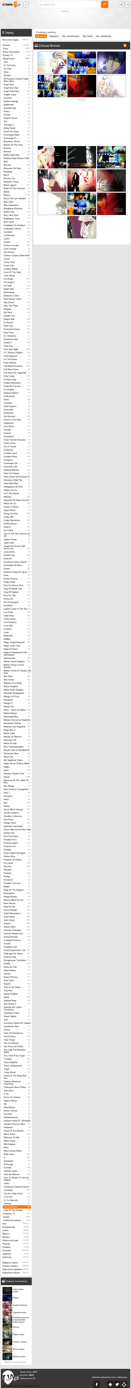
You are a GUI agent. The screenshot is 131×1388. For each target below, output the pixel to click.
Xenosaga (17, 1164)
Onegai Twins (17, 823)
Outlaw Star (17, 833)
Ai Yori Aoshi (17, 65)
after (17, 62)
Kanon (17, 568)
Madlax (17, 639)
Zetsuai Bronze (17, 1207)
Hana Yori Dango (17, 473)
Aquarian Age (17, 108)
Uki (17, 1104)
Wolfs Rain (17, 1154)
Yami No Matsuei (17, 1174)
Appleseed (17, 104)
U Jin (17, 1094)
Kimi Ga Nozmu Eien (17, 585)
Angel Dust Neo (17, 88)
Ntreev (17, 806)
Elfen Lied (17, 326)
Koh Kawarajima (17, 602)
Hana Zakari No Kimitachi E (17, 476)
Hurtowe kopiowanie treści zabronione (109, 1377)
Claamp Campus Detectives (17, 255)
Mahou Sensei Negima (17, 661)
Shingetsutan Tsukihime (17, 960)
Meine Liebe (17, 733)
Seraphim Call (17, 947)
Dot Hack (17, 312)
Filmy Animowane (16, 52)
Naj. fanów (87, 36)
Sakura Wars (17, 927)
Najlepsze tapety (15, 1262)
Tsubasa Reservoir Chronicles (17, 1082)
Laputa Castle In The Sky (17, 609)
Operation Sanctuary (17, 826)
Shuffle (17, 963)
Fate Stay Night (17, 349)
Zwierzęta (15, 1257)
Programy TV (16, 1213)
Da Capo (17, 285)
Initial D (17, 527)
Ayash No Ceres (17, 131)
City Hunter (17, 252)
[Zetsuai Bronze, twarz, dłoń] (52, 193)
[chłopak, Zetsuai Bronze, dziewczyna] (52, 52)
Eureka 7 (17, 342)
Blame (17, 192)
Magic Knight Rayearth (17, 642)
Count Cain (17, 265)
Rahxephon (17, 893)
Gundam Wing (17, 456)
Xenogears (17, 1161)
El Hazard (17, 322)
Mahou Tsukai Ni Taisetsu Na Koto (17, 671)
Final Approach (17, 356)
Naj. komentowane (70, 36)
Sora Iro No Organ (17, 987)
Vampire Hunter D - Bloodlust (17, 1121)
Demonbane (17, 292)
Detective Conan (17, 295)
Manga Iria (17, 706)
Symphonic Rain (17, 1026)
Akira (17, 72)
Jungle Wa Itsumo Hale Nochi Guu (17, 547)
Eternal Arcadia (17, 339)
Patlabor (17, 850)
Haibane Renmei (17, 470)
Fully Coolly (17, 376)
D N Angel (17, 279)
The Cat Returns (17, 1043)
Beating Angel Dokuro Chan (17, 158)
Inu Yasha (17, 530)
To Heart (17, 1059)
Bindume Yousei (17, 182)
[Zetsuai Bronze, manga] (82, 75)
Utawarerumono (17, 1117)
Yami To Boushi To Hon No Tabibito (17, 1179)
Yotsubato (17, 1190)
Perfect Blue (17, 856)
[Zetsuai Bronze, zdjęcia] (52, 75)
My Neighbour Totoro (17, 760)
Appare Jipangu (17, 101)
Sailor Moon (17, 917)
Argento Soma (17, 118)
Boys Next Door (17, 215)
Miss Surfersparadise (17, 747)
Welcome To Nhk (17, 1137)
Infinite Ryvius (17, 523)
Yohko (17, 1183)
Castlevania (17, 235)
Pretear (17, 876)
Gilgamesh (17, 423)
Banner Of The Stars (17, 145)
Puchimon (17, 880)
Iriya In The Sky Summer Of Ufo (17, 534)
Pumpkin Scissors (17, 883)
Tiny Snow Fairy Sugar (17, 1055)
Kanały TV (16, 55)
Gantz (17, 399)
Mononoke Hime (17, 753)
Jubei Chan (17, 543)
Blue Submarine (17, 205)
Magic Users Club (17, 646)
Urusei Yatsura (17, 1110)
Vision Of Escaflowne (17, 1131)
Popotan (17, 873)
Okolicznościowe (15, 1240)
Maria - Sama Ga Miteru (17, 710)
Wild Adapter (17, 1144)
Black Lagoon (17, 185)
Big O (17, 175)
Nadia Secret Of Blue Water (17, 763)
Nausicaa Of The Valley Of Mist (17, 781)
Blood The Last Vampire (17, 198)
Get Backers (17, 416)
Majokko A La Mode (17, 683)
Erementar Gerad (17, 329)
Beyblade (17, 171)
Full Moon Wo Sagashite (17, 373)
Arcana (17, 114)
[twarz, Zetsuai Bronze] (82, 147)
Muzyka (15, 1237)
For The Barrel (17, 359)
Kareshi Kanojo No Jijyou (17, 572)
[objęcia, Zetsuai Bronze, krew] (52, 147)
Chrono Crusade (17, 245)
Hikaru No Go (17, 503)
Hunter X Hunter (17, 507)
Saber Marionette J (17, 913)
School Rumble (17, 937)
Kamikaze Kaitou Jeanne (17, 562)
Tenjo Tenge (17, 1040)
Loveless (17, 629)
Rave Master (17, 903)
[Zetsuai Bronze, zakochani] (111, 75)
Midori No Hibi (17, 743)
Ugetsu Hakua (17, 1100)
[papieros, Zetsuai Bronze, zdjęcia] (82, 193)
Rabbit (17, 886)
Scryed (17, 943)
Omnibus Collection (17, 816)
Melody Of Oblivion (17, 736)
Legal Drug (17, 615)
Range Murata (17, 896)
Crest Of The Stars (17, 272)
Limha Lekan (17, 619)
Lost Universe (17, 622)
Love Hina (17, 625)
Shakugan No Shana (17, 953)
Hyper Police (17, 510)
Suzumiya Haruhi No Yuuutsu (17, 1023)
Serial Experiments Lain (17, 950)
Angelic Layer (17, 94)
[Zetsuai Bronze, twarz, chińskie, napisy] (111, 52)
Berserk (17, 165)
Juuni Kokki (17, 552)
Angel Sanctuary (17, 91)
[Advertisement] (65, 20)
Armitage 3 (17, 125)
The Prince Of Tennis (17, 1046)
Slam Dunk (17, 980)
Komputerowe (15, 1227)
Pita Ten (17, 866)
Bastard (17, 151)
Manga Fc (17, 703)
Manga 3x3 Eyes (17, 696)
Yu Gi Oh (17, 1197)
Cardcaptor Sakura (17, 228)
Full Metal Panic (17, 369)
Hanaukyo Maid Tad (17, 480)
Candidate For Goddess (17, 225)
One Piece (17, 819)
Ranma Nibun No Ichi (17, 900)
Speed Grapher (17, 994)
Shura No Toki (17, 967)
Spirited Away (17, 1000)
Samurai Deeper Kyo (17, 933)
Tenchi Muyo (17, 1036)
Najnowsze (41, 36)
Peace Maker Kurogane (17, 853)
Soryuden (17, 990)
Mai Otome (17, 680)
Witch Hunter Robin (17, 1151)
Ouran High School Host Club (17, 829)
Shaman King (17, 957)
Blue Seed (17, 202)
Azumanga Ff (17, 138)
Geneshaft (17, 409)
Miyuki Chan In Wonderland (17, 750)
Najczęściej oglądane (15, 1269)
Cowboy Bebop (17, 269)
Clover (17, 259)
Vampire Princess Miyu (17, 1124)
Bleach (17, 195)
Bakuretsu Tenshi (17, 141)
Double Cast (17, 316)
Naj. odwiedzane (103, 36)
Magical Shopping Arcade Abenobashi (17, 653)
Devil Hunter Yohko (17, 299)
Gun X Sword (17, 446)
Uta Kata (17, 1114)
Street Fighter (17, 1016)
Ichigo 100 (17, 517)
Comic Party (17, 262)
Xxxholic (17, 1167)
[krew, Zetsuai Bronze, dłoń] (111, 170)
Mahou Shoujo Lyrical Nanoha (17, 666)
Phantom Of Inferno (17, 860)
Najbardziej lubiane (15, 1272)
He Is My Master (17, 493)
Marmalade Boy (17, 716)
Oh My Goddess (17, 813)
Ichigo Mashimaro (17, 520)
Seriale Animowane (16, 1220)
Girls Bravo (17, 426)
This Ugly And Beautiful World (17, 1051)
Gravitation (17, 436)
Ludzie (15, 1230)
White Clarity (17, 1141)
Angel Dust (17, 84)
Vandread (17, 1127)
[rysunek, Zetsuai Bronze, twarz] (111, 193)
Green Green (17, 443)
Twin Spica (17, 1090)
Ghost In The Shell (17, 420)
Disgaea (17, 309)
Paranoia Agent (17, 843)
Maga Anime (16, 58)
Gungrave (17, 460)
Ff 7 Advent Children (17, 352)
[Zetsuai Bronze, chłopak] (82, 52)
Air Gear (17, 69)
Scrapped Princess (17, 940)
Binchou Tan (17, 178)
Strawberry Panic (17, 1013)
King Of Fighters (17, 592)
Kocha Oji (17, 599)
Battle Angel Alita (17, 155)
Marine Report (17, 713)
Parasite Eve (17, 846)
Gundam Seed (17, 453)
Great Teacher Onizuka (17, 440)
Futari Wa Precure (17, 386)
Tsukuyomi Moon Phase (17, 1087)
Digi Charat (17, 302)
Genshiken (17, 413)
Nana (17, 770)
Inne (15, 1223)
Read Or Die (17, 906)
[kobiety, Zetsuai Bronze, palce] (82, 170)
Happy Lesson (17, 490)
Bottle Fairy (17, 212)
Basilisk (17, 148)
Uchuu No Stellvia (17, 1097)
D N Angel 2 (17, 282)
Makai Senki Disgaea (17, 690)
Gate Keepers (17, 406)
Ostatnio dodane (15, 1266)
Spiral (17, 997)
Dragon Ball (17, 319)
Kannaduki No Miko (17, 565)
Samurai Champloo (17, 930)
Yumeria (17, 1203)
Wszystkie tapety (15, 40)
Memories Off (17, 740)
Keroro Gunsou (17, 578)
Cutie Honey (17, 275)
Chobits (17, 242)
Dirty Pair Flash (17, 306)
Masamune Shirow (17, 723)
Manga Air (17, 700)
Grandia (17, 430)
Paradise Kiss (17, 839)
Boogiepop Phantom (17, 208)
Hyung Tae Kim (17, 513)
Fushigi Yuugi (17, 379)
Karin (17, 575)
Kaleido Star (17, 555)
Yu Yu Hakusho (17, 1200)
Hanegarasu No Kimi (17, 487)
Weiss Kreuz (17, 1134)
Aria (17, 121)
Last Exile (17, 612)
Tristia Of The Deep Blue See (17, 1077)
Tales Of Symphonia (17, 1033)
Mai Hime (17, 676)
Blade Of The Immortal (17, 188)
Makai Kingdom (17, 686)
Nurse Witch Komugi (17, 809)
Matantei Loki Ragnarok (17, 726)
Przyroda (15, 1250)
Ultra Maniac (17, 1107)
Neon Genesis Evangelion (17, 789)
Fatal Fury (17, 346)
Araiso (17, 111)
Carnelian (17, 232)
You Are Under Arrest (17, 1193)
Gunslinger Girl (17, 463)
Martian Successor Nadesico (17, 720)
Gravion (17, 433)
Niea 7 (17, 793)
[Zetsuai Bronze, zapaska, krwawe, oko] (82, 216)
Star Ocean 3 (17, 1004)
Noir (17, 803)
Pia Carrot (17, 863)
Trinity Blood (17, 1072)
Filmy (16, 48)
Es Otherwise (17, 336)
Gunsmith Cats (17, 466)
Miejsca (15, 1234)
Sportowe (15, 1254)
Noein (17, 799)
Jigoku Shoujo (17, 539)
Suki (17, 1019)
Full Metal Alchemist (17, 366)
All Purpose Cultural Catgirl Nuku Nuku (17, 80)
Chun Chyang (17, 249)
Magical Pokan (17, 649)
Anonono (17, 98)
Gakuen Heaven (17, 393)
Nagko (17, 767)
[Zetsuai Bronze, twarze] (52, 170)
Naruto (17, 777)
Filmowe (15, 45)
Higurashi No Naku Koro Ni (17, 500)
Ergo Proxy (17, 332)
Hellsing (17, 497)
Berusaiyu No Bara (17, 168)
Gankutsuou (17, 396)
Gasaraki (17, 403)
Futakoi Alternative (17, 383)
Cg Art (17, 239)
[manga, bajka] (111, 147)
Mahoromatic (17, 658)
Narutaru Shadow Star (17, 773)
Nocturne (17, 796)
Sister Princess (17, 977)
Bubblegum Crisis (17, 218)
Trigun (17, 1069)
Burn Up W (17, 222)
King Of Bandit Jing (17, 589)
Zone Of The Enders (17, 1210)
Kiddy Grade (17, 582)
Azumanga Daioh (17, 135)
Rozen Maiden (17, 910)
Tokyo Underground (17, 1065)
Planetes (17, 870)
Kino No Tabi (17, 595)
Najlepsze (54, 36)
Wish (17, 1147)
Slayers (17, 984)
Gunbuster (17, 450)
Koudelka (17, 605)
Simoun (17, 974)
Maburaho (17, 635)
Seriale (16, 1217)
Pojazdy (15, 1244)
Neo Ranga (17, 786)
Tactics (17, 1030)
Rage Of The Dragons (17, 890)
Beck (17, 161)
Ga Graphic (17, 389)
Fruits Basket (17, 363)
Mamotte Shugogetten (17, 693)
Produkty (15, 1247)
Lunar (17, 632)
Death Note (17, 289)
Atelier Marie (17, 128)
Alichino (17, 75)
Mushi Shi (17, 757)
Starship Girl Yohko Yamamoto (17, 1008)
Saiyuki (17, 923)
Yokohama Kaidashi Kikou (17, 1187)
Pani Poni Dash (17, 836)
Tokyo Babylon (17, 1062)
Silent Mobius (17, 970)
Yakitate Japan (17, 1171)
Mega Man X (17, 730)
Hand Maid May (17, 483)
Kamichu (17, 558)
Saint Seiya (17, 920)
